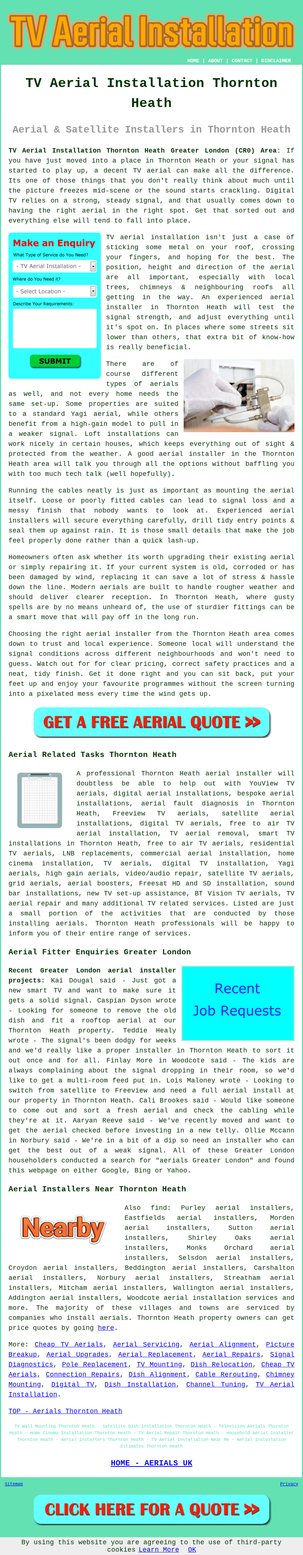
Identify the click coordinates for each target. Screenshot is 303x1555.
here (106, 1328)
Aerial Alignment (223, 1344)
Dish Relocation (221, 1364)
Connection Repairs (83, 1374)
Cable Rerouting (226, 1374)
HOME (193, 61)
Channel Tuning (215, 1384)
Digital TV (72, 1384)
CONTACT (242, 61)
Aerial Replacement (155, 1354)
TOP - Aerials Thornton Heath (65, 1411)
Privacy (289, 1484)
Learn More (159, 1550)
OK (192, 1550)
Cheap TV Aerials (69, 1344)
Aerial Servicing (146, 1344)
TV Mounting (159, 1364)
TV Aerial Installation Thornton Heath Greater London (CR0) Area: (144, 150)
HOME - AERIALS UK (152, 1463)
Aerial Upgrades (78, 1354)
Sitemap (14, 1484)
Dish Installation (140, 1384)
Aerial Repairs (231, 1354)
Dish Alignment (157, 1374)
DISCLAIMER (276, 61)
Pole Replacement (95, 1364)
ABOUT (215, 61)
